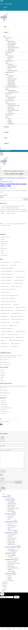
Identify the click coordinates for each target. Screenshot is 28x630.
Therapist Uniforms (12, 97)
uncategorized (4, 248)
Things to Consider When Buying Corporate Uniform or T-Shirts (13, 185)
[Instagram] (2, 1)
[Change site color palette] (3, 488)
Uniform (2, 250)
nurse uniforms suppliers (7, 331)
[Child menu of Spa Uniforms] (6, 95)
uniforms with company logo (16, 340)
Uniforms (2, 253)
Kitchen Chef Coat (5, 322)
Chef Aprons (10, 57)
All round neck (11, 113)
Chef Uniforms (8, 514)
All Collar (10, 111)
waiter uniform (5, 343)
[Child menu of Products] (4, 36)
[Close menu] (0, 491)
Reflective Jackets (12, 85)
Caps (9, 59)
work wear (14, 346)
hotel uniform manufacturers (18, 316)
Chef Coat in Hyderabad (7, 277)
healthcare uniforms (21, 307)
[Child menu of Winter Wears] (6, 117)
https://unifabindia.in (6, 364)
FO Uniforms (10, 98)
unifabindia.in (4, 395)
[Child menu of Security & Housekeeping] (6, 89)
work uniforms (5, 346)
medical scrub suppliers (7, 328)
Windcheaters (11, 123)
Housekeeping (11, 49)
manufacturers (12, 325)
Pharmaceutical (4, 244)
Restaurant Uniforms (12, 43)
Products (2, 372)
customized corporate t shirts (8, 301)
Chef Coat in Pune (18, 283)
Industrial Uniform (4, 406)
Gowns (9, 69)
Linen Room (6, 126)
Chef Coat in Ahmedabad (7, 268)
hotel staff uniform (17, 313)
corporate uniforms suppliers (8, 298)
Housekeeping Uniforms (13, 92)
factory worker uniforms (7, 307)
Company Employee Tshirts (14, 105)
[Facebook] (1, 1)
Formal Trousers (11, 82)
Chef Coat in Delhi (19, 271)
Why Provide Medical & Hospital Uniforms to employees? (14, 209)
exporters (16, 304)
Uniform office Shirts (12, 79)
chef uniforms (4, 286)
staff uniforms (20, 337)
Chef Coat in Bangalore (7, 271)
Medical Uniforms (4, 241)
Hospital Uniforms (20, 310)
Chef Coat (13, 265)
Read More (3, 195)
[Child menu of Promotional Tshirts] (6, 102)
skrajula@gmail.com (4, 188)
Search (1, 197)
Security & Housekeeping (6, 408)
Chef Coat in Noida (6, 283)
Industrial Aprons (11, 83)
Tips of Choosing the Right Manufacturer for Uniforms (13, 206)
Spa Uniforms (3, 409)
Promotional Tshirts (5, 411)
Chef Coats (10, 56)
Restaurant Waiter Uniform (7, 337)
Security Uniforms (11, 90)
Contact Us (6, 143)
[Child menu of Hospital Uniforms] (6, 62)
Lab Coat (3, 325)
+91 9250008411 (5, 359)
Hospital (2, 239)
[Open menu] (1, 154)
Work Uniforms (11, 75)
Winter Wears (4, 413)
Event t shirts (10, 107)
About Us (5, 7)
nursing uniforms (20, 331)
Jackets (9, 118)
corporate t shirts (5, 292)
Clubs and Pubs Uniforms (13, 47)
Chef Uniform (3, 402)
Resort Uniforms (11, 46)
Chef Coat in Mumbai (6, 280)
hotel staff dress (5, 313)
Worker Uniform (4, 255)
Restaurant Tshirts (11, 104)
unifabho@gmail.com (5, 362)
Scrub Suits (10, 64)
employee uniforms (6, 304)
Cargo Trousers (11, 80)
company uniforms (16, 286)
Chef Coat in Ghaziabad (7, 274)
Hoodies (10, 120)
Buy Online (6, 132)
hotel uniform (4, 316)
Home (5, 26)
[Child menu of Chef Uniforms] (6, 54)
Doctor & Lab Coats (12, 66)
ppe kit (3, 334)
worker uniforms (15, 343)
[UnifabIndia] (4, 22)
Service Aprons (11, 50)
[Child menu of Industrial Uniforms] (6, 74)
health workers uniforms (7, 310)
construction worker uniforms (8, 289)
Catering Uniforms (12, 44)
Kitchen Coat (16, 322)
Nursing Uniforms (11, 67)
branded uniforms (5, 262)
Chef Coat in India (20, 277)
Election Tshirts (11, 108)
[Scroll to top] (1, 485)
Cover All (10, 77)
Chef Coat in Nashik (19, 280)
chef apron (4, 265)
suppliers (3, 340)
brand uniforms (17, 262)
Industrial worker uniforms (17, 319)
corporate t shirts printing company (9, 295)
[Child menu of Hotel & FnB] (6, 40)
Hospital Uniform (4, 404)
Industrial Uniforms (9, 532)
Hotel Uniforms (11, 41)
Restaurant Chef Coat (13, 334)
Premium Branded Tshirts (13, 110)
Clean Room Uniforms (12, 70)
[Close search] (2, 594)
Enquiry (5, 137)
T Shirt (11, 181)
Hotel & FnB (3, 400)
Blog (4, 9)
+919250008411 (8, 4)
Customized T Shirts (4, 181)
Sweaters (10, 121)
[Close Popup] (2, 437)
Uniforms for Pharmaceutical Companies (10, 208)
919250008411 (7, 150)
